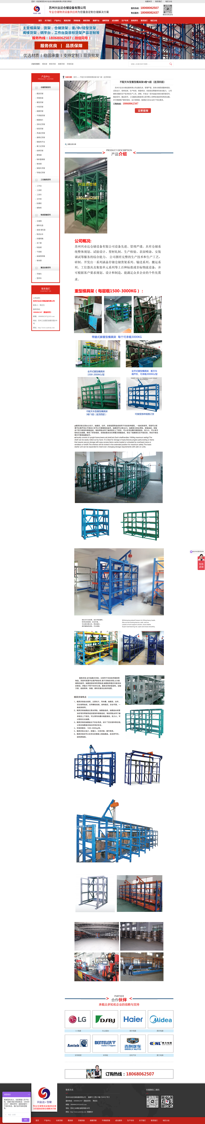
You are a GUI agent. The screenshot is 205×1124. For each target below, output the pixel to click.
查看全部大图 (72, 144)
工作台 (39, 186)
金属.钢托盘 (41, 230)
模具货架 (67, 20)
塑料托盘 (40, 225)
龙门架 (39, 243)
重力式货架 (41, 146)
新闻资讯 (134, 20)
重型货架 (86, 20)
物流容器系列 (46, 215)
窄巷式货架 (41, 172)
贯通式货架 (41, 133)
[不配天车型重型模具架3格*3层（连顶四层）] (87, 138)
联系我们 (158, 1)
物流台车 (40, 234)
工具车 (39, 195)
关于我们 (48, 20)
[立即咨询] (143, 112)
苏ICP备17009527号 (101, 1097)
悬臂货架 (105, 20)
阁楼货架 (61, 64)
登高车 (39, 278)
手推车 (39, 274)
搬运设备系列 (46, 267)
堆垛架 (39, 164)
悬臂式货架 (41, 137)
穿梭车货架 (41, 168)
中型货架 (40, 107)
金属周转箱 (41, 256)
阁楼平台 (96, 20)
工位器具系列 (46, 179)
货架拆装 (77, 20)
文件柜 (39, 199)
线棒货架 (40, 151)
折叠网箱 (40, 239)
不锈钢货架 (41, 115)
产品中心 (57, 20)
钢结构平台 (41, 142)
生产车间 (125, 20)
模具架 (44, 64)
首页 (40, 20)
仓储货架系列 (46, 87)
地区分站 (168, 1)
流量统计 (90, 1112)
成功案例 (115, 20)
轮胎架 (39, 247)
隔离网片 (40, 120)
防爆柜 (39, 203)
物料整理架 (41, 159)
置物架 (39, 155)
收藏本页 (148, 1)
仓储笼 (39, 221)
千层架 (39, 252)
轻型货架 (40, 129)
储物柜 (39, 208)
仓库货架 (59, 1120)
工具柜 (39, 190)
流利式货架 (41, 124)
